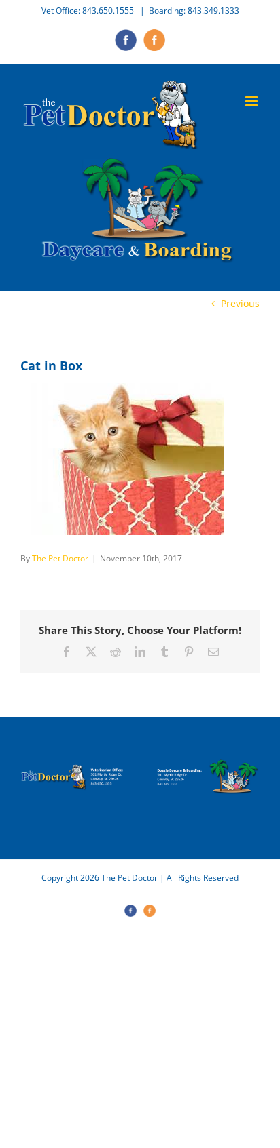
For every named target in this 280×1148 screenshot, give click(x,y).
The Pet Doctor (60, 558)
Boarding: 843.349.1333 (194, 10)
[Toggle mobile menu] (252, 101)
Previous (240, 303)
